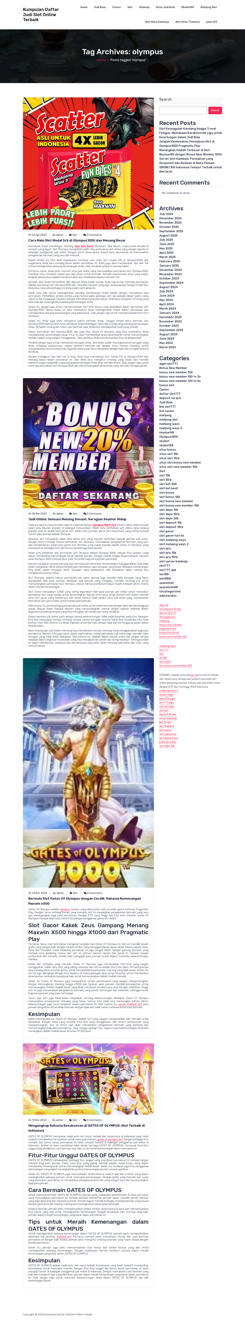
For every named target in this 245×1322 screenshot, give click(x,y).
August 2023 (168, 334)
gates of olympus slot (110, 1139)
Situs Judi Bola (165, 7)
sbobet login (166, 694)
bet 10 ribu (165, 722)
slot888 (165, 578)
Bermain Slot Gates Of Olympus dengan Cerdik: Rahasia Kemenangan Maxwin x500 (84, 901)
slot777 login (166, 702)
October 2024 (169, 278)
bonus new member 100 (176, 372)
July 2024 (166, 291)
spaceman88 (168, 587)
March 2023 (167, 347)
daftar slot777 (169, 393)
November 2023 (170, 321)
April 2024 (166, 304)
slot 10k (164, 475)
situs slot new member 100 (178, 467)
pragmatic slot (167, 628)
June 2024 (167, 295)
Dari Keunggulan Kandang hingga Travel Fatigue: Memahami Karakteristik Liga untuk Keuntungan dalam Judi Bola (190, 133)
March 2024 (167, 308)
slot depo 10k (168, 510)
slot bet (163, 710)
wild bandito (168, 595)
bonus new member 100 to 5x (180, 381)
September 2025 (171, 231)
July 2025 (166, 240)
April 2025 (166, 252)
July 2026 (166, 214)
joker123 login (167, 698)
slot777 (164, 565)
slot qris (165, 548)
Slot (130, 7)
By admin (58, 235)
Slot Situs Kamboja (157, 21)
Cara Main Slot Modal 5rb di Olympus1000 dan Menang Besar (77, 240)
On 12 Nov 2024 (37, 1120)
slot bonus (166, 492)
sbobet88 (166, 445)
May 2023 (166, 343)
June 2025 (166, 244)
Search (165, 99)
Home (83, 7)
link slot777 (167, 406)
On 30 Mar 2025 (37, 513)
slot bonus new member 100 (179, 505)
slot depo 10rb (169, 514)
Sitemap (144, 7)
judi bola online (167, 742)
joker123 (211, 21)
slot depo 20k (169, 518)
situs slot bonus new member (180, 462)
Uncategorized (169, 591)
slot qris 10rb (168, 557)
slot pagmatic (167, 617)
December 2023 (170, 317)
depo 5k (163, 605)
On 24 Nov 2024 (37, 893)
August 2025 (168, 235)
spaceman (166, 583)
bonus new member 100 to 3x (180, 376)
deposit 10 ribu (167, 714)
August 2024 (168, 287)
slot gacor (166, 531)
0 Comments (94, 235)
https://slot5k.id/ (169, 632)
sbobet (164, 441)
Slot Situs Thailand (187, 21)
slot (161, 653)
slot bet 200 (168, 484)
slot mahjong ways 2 (173, 544)
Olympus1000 (168, 436)
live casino (166, 411)
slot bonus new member (176, 501)
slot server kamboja (173, 561)
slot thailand (166, 726)
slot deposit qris (168, 738)
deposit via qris (170, 398)
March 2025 (167, 257)
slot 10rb (165, 479)
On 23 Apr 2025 (37, 235)
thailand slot (64, 1236)
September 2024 (171, 282)
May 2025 (166, 248)
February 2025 (169, 261)
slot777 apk (167, 570)
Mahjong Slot (209, 7)
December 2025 (170, 218)
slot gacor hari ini (171, 535)
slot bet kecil (84, 246)
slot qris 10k (167, 552)
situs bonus (167, 449)
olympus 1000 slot (104, 525)
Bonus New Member (173, 368)
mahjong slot (168, 419)
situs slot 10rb (169, 458)
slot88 (164, 574)
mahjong (165, 415)
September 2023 (171, 330)
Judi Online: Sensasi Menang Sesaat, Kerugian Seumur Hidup (77, 519)
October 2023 (169, 325)
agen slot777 (168, 363)
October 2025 (169, 227)
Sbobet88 (187, 7)
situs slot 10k (168, 454)
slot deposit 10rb (171, 527)
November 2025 (170, 222)
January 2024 (169, 313)
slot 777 (164, 650)
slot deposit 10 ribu (170, 609)
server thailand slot (130, 1004)
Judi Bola (100, 7)
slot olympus (166, 706)
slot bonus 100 (169, 497)
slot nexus (165, 730)
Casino (116, 7)
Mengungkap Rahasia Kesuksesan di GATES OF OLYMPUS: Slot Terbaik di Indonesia (86, 1128)
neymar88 (166, 432)
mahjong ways (169, 424)
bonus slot (166, 385)
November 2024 (170, 274)
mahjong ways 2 (170, 428)
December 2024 (170, 270)
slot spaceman (167, 734)
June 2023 (166, 338)
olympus (65, 909)
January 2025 (169, 265)
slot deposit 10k (170, 522)
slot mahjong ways (172, 540)
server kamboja (168, 718)
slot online (165, 661)
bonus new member (170, 624)
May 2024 (166, 300)
